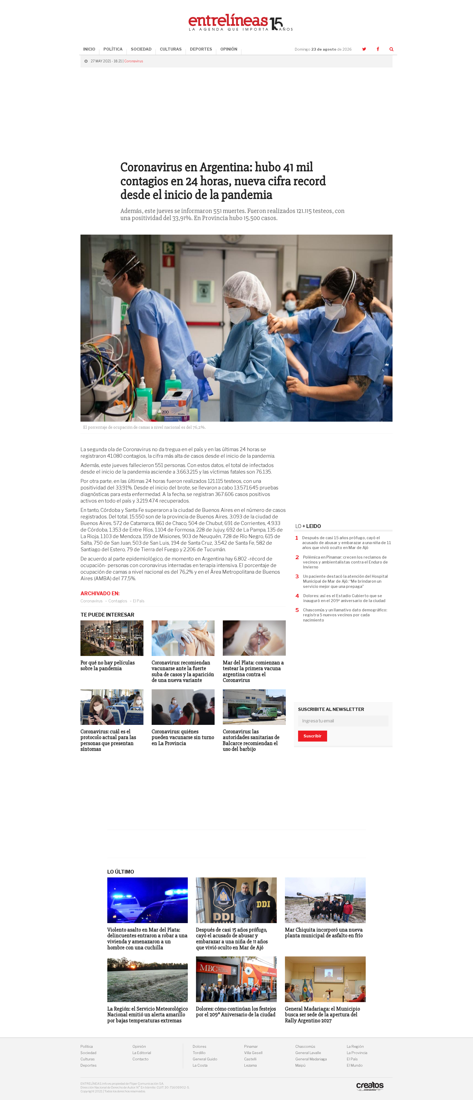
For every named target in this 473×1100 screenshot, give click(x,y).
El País (139, 601)
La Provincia (357, 1053)
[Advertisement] (236, 111)
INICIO (89, 49)
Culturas (87, 1059)
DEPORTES (201, 49)
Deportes (88, 1065)
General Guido (205, 1059)
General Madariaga (311, 1059)
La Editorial (141, 1053)
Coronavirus (133, 61)
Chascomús (305, 1046)
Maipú (300, 1065)
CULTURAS (171, 49)
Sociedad (88, 1053)
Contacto (140, 1059)
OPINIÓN (228, 49)
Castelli (250, 1059)
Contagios (117, 601)
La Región (355, 1046)
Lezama (250, 1065)
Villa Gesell (253, 1053)
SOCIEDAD (141, 49)
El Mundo (355, 1065)
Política (86, 1046)
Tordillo (199, 1053)
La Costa (200, 1065)
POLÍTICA (113, 49)
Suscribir (313, 736)
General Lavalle (308, 1053)
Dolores (199, 1046)
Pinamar (251, 1046)
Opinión (139, 1046)
